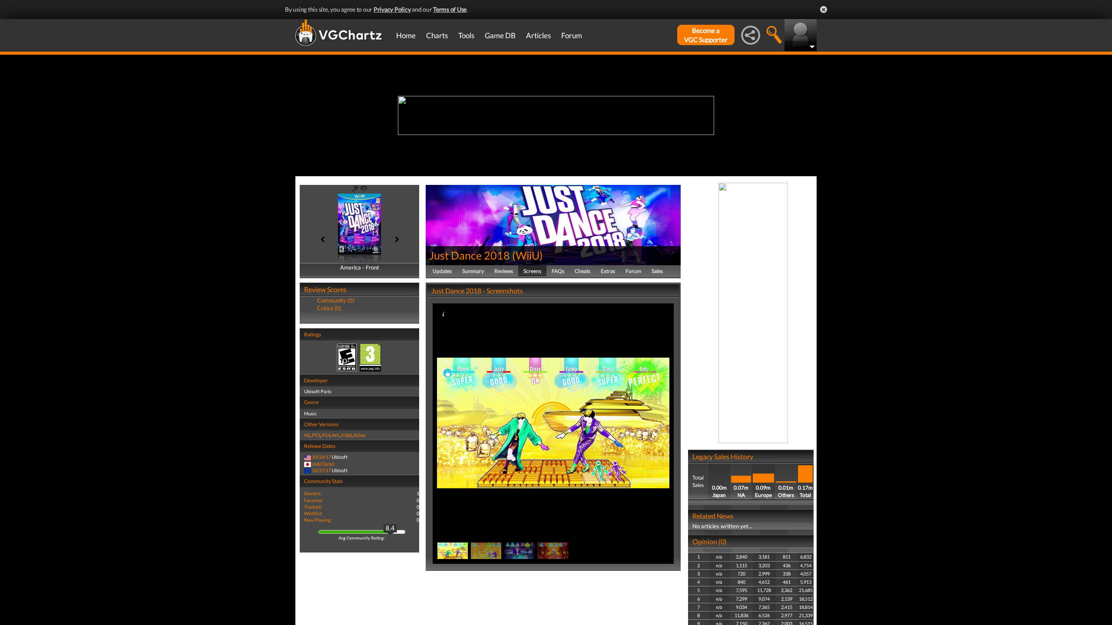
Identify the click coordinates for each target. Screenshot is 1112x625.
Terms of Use (450, 9)
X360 (346, 435)
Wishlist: (313, 513)
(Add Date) (323, 464)
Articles (538, 35)
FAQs (558, 271)
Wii (335, 435)
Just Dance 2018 (469, 255)
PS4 (326, 435)
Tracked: (313, 507)
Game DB (500, 35)
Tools (466, 35)
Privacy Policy (392, 9)
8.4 (390, 528)
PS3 (316, 435)
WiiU (527, 255)
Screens (532, 271)
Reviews (503, 271)
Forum (571, 35)
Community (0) (335, 300)
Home (406, 35)
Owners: (313, 493)
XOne (360, 435)
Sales (657, 271)
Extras (608, 271)
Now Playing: (318, 520)
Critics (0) (329, 308)
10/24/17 (321, 457)
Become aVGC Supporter (706, 34)
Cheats (582, 271)
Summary (473, 271)
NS (307, 435)
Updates (442, 271)
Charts (437, 35)
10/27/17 (321, 470)
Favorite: (313, 500)
